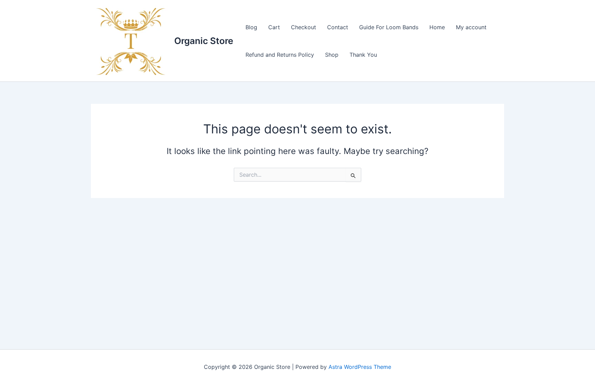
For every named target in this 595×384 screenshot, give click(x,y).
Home (437, 27)
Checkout (303, 27)
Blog (251, 27)
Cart (274, 27)
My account (471, 27)
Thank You (363, 54)
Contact (337, 27)
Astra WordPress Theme (359, 366)
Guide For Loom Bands (388, 27)
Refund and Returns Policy (280, 54)
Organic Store (203, 40)
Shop (331, 54)
